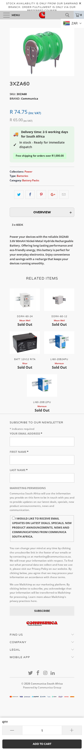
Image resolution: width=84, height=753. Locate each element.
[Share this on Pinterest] (41, 194)
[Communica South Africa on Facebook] (38, 673)
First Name (19, 452)
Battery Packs (30, 180)
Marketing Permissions (28, 488)
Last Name (19, 470)
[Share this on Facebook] (30, 194)
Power (28, 171)
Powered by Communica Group (42, 687)
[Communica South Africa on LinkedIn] (53, 673)
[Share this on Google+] (52, 194)
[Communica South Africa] (42, 15)
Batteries (22, 175)
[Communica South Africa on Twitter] (30, 673)
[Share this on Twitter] (18, 194)
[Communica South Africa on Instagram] (45, 673)
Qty (5, 722)
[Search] (69, 15)
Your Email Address (26, 433)
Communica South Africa (47, 683)
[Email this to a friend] (63, 194)
